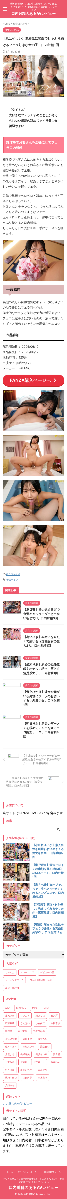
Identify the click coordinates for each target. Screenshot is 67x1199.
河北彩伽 (22, 1031)
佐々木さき (11, 1046)
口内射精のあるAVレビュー (33, 13)
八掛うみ (9, 1085)
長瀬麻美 (25, 1054)
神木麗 (8, 1031)
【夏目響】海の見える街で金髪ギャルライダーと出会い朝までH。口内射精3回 (41, 614)
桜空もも (42, 1038)
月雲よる (9, 1054)
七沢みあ (9, 1062)
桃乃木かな (11, 1077)
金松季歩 (55, 1023)
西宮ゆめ (55, 1062)
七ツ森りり (39, 1062)
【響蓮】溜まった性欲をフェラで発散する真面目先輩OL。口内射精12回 (48, 928)
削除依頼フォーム (52, 1172)
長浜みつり (41, 1054)
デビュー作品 (47, 972)
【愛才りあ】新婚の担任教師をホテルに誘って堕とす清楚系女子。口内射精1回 (41, 669)
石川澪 (54, 1015)
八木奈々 (42, 1077)
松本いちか (26, 1069)
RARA (46, 1007)
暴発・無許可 (12, 987)
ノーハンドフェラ (14, 980)
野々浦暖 (9, 1069)
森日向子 (27, 1077)
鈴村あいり (28, 1046)
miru (34, 1007)
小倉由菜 (40, 1023)
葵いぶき (25, 1015)
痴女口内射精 (13, 574)
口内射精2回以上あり (41, 980)
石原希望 (9, 1023)
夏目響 (56, 1054)
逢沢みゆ (9, 1015)
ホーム (9, 1172)
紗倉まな (27, 1038)
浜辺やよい (12, 579)
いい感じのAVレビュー (17, 1103)
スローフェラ (27, 972)
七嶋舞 (23, 1062)
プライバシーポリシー (28, 1172)
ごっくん (9, 972)
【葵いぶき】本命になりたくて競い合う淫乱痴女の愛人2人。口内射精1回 (41, 641)
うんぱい (25, 1023)
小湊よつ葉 (11, 1038)
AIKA (7, 1007)
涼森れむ (44, 1046)
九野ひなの (39, 1031)
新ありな (40, 1015)
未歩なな (42, 1069)
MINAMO (21, 1007)
